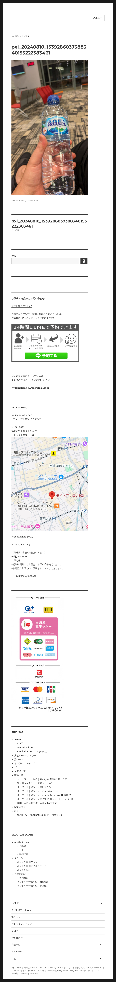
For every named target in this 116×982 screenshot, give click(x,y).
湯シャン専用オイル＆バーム (32, 866)
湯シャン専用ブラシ (27, 862)
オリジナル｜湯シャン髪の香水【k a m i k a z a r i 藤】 (46, 799)
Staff (20, 743)
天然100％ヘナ (21, 873)
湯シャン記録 (24, 870)
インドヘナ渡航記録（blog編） (33, 881)
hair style (19, 807)
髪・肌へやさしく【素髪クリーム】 (35, 783)
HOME (18, 739)
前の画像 (15, 36)
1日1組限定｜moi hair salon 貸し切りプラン (40, 814)
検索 (13, 255)
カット (20, 850)
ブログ (17, 767)
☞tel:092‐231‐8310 (21, 306)
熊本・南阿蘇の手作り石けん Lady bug (37, 803)
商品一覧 (18, 775)
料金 (16, 810)
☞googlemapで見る (22, 536)
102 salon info (25, 747)
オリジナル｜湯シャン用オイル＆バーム (37, 791)
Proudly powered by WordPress (25, 973)
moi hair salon (22, 842)
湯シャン (18, 759)
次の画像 (25, 36)
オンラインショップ (24, 763)
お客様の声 (20, 771)
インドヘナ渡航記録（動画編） (33, 885)
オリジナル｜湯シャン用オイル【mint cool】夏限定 (44, 795)
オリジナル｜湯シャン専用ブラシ (34, 787)
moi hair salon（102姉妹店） (32, 751)
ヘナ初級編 (22, 877)
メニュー (97, 18)
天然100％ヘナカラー (25, 755)
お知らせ (21, 846)
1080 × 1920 (32, 201)
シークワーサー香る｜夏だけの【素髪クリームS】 (42, 779)
